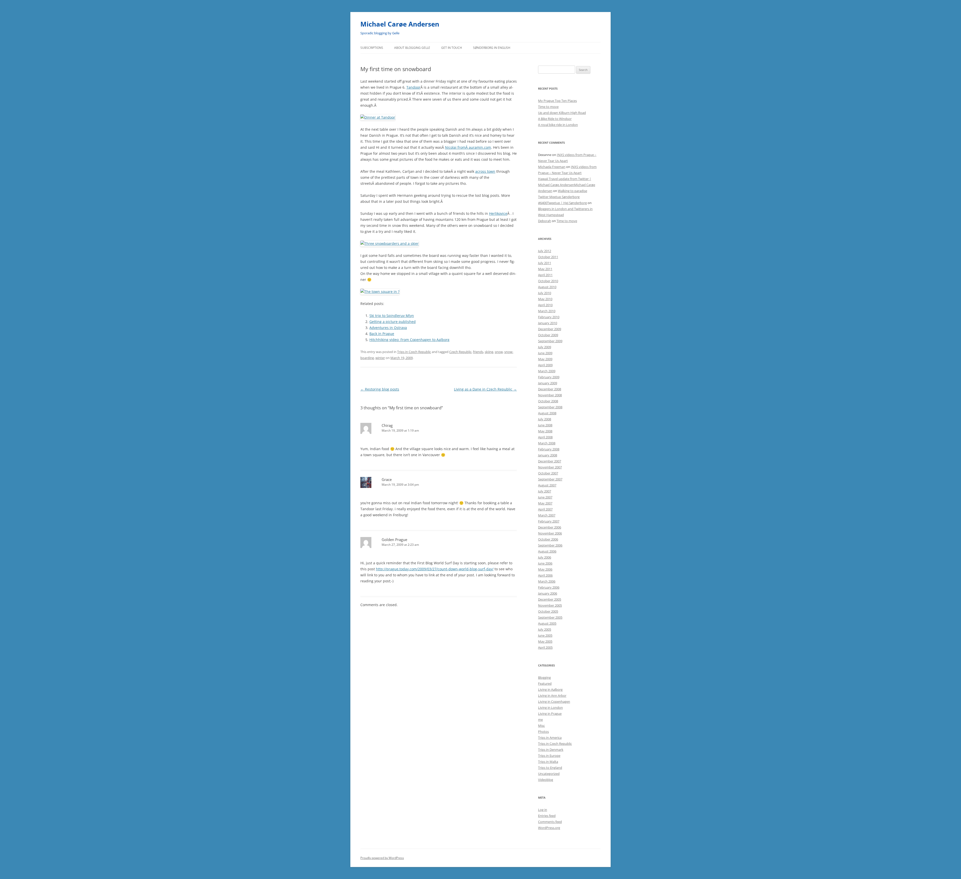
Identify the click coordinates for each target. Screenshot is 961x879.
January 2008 (547, 455)
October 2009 (548, 335)
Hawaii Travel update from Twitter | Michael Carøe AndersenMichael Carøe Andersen (566, 185)
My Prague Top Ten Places (557, 100)
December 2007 (549, 461)
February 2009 (548, 377)
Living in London (550, 707)
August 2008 (547, 413)
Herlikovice (498, 213)
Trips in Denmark (550, 749)
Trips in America (550, 737)
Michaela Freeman (551, 166)
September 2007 (550, 479)
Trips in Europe (549, 755)
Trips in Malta (548, 761)
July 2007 (544, 491)
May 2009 (545, 359)
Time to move (548, 106)
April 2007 (545, 509)
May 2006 (545, 569)
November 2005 (550, 605)
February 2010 (548, 317)
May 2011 (545, 269)
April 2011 (545, 275)
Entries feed (547, 815)
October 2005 (548, 611)
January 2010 (547, 323)
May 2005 (545, 641)
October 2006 (548, 539)
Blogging (544, 677)
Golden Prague (394, 539)
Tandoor (413, 87)
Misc (541, 725)
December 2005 (549, 599)
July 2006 (544, 557)
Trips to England (550, 767)
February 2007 (548, 521)
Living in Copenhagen (554, 701)
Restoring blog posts (379, 389)
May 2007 (545, 503)
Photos (543, 731)
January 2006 (547, 593)
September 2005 (550, 617)
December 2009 (549, 329)
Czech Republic (460, 351)
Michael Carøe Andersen (399, 24)
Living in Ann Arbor (552, 695)
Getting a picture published (392, 321)
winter (380, 358)
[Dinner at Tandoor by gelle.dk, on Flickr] (377, 117)
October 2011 (548, 257)
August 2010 (547, 287)
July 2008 (544, 419)
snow (499, 351)
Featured (545, 683)
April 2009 (545, 365)
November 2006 (550, 533)
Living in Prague (550, 713)
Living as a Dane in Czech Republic (485, 389)
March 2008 (546, 443)
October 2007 (548, 473)
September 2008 (550, 407)
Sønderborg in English (491, 48)
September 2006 (550, 545)
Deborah (544, 221)
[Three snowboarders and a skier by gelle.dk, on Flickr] (389, 243)
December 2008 (549, 389)
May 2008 (545, 431)
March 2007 (546, 515)
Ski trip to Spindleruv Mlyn (391, 315)
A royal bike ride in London (558, 124)
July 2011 (544, 263)
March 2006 (546, 581)
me (540, 719)
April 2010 (545, 305)
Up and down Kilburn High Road (562, 112)
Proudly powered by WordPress (382, 858)
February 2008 (548, 449)
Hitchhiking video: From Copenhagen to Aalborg (409, 339)
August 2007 (547, 485)
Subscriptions (371, 48)
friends (478, 351)
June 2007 (545, 497)
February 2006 (548, 587)
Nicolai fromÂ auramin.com (468, 147)
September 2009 (550, 341)
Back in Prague (381, 333)
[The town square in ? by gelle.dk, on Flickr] (379, 291)
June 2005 (545, 635)
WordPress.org (549, 827)
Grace (387, 479)
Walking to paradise (572, 191)
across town (485, 171)
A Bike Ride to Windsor (555, 118)
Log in (542, 809)
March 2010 (546, 311)
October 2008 (548, 401)
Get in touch (451, 48)
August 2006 (547, 551)
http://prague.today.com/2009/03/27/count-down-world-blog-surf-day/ (435, 569)
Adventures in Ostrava (388, 327)
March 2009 (546, 371)
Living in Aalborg (550, 689)
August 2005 (547, 623)
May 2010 (545, 299)
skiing (489, 351)
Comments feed (550, 821)
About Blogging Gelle (412, 48)
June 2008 (545, 425)
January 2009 (547, 383)
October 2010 (548, 281)
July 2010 (544, 293)
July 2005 (544, 629)
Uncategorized (549, 773)
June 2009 (545, 353)
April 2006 (545, 575)
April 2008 (545, 437)
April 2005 (545, 647)
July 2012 (544, 251)
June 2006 (545, 563)
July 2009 (544, 347)
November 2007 (550, 467)
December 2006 (549, 527)
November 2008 (550, 395)
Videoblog (545, 779)
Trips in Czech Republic (414, 351)
